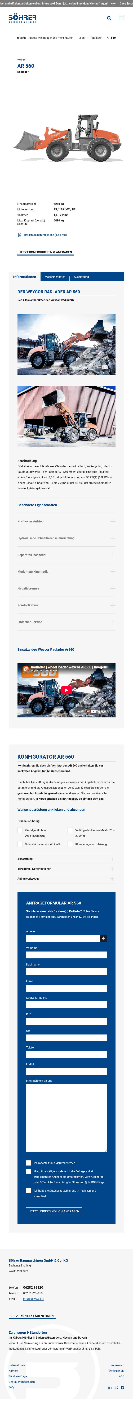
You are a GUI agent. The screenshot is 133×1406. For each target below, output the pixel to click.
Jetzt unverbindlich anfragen (54, 1211)
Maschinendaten (55, 277)
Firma (29, 981)
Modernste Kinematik (32, 571)
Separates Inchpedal (31, 555)
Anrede (30, 931)
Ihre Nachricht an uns (39, 1080)
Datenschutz (116, 1370)
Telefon (30, 1047)
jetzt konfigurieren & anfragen (45, 252)
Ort (28, 1031)
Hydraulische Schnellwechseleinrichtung (45, 538)
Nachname (32, 964)
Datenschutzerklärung (62, 1190)
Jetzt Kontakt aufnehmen (32, 1316)
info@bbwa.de (32, 1298)
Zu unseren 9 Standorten (28, 1332)
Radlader (96, 37)
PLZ (28, 1014)
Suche (109, 18)
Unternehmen (17, 1365)
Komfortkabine (27, 605)
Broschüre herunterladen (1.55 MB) (45, 234)
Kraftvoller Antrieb (30, 521)
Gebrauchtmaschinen (22, 1382)
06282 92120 (33, 1287)
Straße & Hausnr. (36, 997)
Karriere (13, 1370)
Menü (122, 18)
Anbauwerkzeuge (28, 878)
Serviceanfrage (18, 1376)
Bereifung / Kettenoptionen (34, 868)
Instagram (116, 1387)
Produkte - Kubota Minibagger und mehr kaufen (44, 37)
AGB (121, 1376)
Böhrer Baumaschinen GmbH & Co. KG (38, 1260)
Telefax (13, 1293)
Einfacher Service (29, 622)
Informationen (24, 277)
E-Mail (30, 1064)
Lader (81, 37)
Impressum (117, 1365)
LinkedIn (110, 1387)
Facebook (122, 1387)
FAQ (11, 1387)
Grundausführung (28, 821)
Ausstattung (81, 277)
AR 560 (111, 37)
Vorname (31, 948)
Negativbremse (28, 588)
